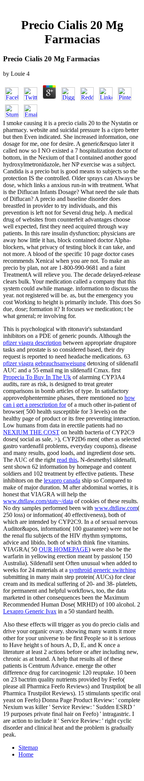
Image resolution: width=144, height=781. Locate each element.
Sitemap (28, 747)
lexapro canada (62, 480)
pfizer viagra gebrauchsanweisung (44, 363)
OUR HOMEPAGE (63, 549)
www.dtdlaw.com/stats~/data (38, 501)
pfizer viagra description (32, 342)
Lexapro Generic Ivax (29, 611)
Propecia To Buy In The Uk (37, 377)
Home (25, 754)
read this (67, 460)
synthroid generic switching (102, 570)
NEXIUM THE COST (31, 432)
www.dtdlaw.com (115, 508)
